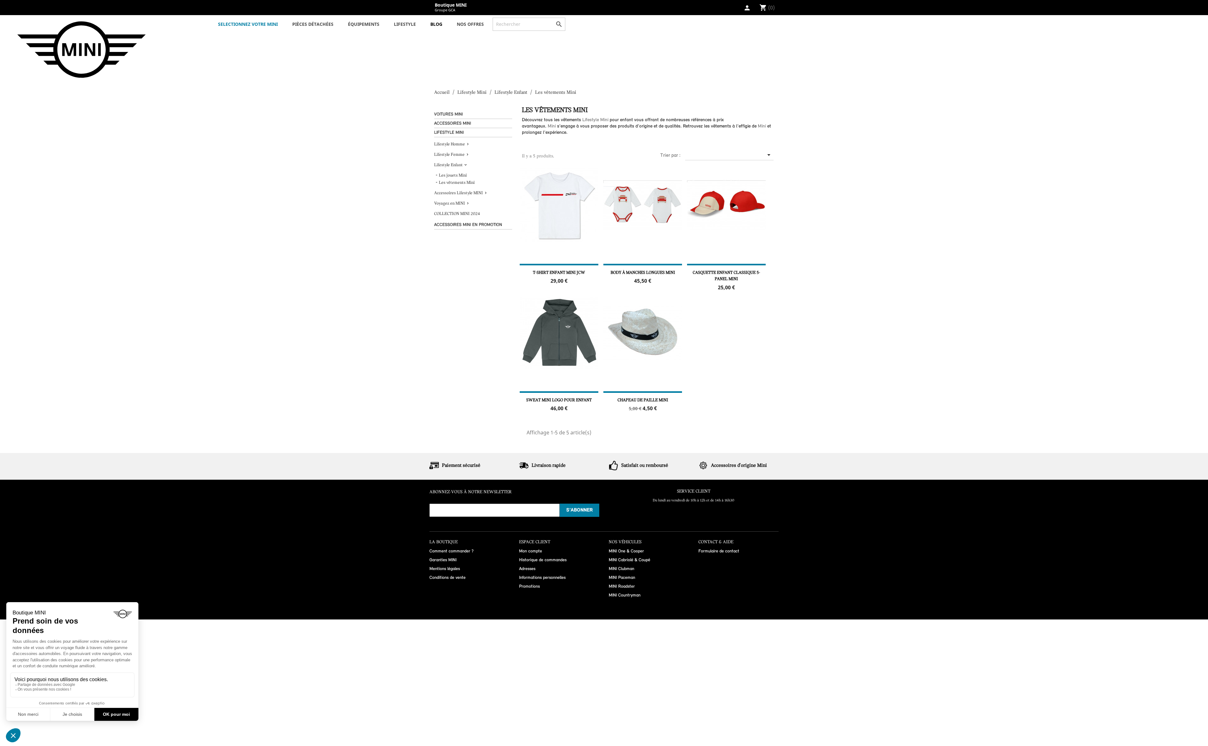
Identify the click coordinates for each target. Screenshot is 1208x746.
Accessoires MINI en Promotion (468, 225)
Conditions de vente (447, 577)
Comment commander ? (451, 551)
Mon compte (530, 551)
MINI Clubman (621, 569)
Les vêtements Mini (457, 182)
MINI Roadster (622, 586)
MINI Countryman (624, 595)
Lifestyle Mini (449, 132)
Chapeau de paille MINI (643, 400)
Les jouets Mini (453, 175)
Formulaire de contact (718, 551)
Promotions (529, 586)
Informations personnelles (542, 577)
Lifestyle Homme (449, 144)
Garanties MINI (442, 560)
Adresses (527, 569)
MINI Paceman (622, 577)
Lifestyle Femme (449, 154)
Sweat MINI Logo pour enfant (559, 400)
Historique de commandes (543, 560)
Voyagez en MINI (449, 203)
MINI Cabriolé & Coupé (629, 560)
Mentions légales (444, 569)
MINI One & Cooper (626, 551)
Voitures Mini (448, 114)
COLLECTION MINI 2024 (457, 214)
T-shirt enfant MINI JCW (559, 272)
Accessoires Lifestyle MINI (458, 193)
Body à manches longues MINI (643, 272)
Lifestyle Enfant (448, 165)
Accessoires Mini (452, 123)
